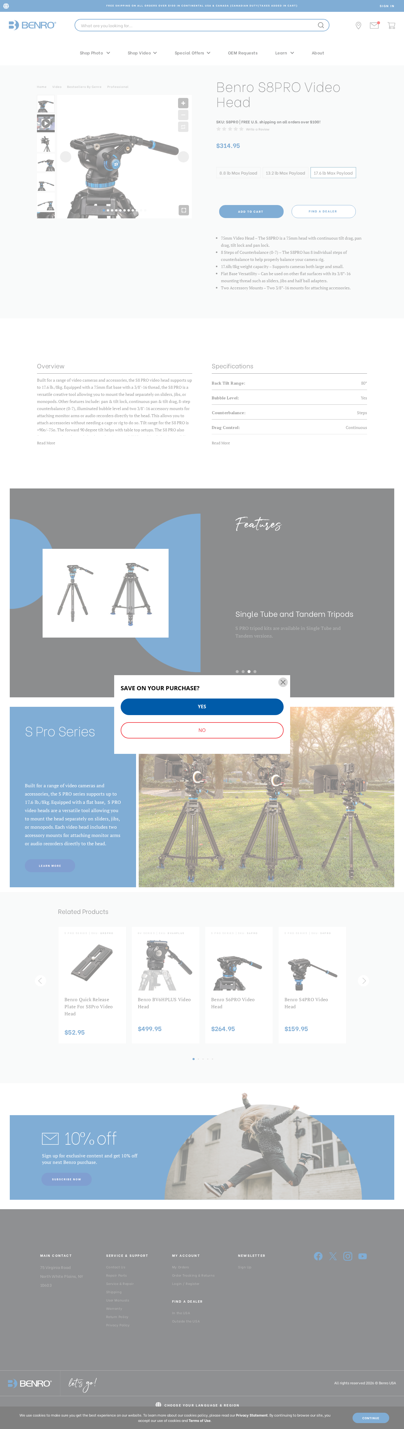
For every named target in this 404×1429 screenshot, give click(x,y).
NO (202, 730)
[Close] (283, 682)
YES (202, 706)
